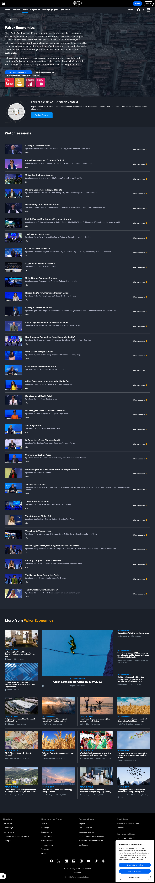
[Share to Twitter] (143, 10)
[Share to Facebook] (138, 10)
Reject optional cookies (135, 865)
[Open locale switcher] (3, 876)
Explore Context (42, 115)
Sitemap (77, 873)
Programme (35, 10)
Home (7, 10)
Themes (25, 10)
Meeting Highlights (50, 10)
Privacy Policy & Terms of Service (77, 868)
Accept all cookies (134, 871)
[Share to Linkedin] (148, 10)
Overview (16, 10)
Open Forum (65, 10)
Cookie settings (134, 877)
